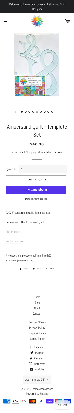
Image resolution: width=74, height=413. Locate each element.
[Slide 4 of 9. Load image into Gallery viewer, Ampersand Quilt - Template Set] (33, 112)
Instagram (39, 364)
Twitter (39, 353)
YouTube (39, 369)
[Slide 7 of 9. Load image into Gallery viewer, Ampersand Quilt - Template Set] (44, 112)
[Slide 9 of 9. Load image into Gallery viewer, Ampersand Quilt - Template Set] (52, 112)
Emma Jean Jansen (42, 389)
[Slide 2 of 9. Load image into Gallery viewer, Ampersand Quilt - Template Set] (26, 112)
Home (37, 297)
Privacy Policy (37, 328)
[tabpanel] (37, 66)
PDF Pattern (13, 232)
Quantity (12, 169)
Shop (37, 303)
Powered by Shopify (37, 394)
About (37, 308)
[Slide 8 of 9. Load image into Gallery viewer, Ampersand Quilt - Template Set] (48, 112)
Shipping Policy (37, 333)
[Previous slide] (16, 112)
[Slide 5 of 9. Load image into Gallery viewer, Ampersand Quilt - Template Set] (37, 112)
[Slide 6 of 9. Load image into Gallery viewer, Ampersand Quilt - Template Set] (41, 112)
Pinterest (39, 358)
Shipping (31, 152)
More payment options (36, 198)
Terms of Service (37, 322)
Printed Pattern (15, 241)
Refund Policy (37, 339)
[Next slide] (58, 112)
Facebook (39, 347)
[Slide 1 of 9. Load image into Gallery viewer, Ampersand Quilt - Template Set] (22, 112)
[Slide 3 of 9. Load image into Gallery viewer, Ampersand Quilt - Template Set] (29, 112)
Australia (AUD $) (35, 380)
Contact (37, 314)
